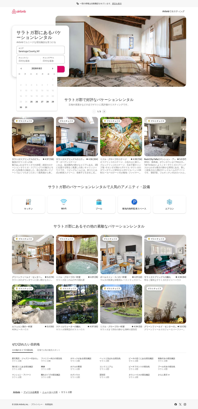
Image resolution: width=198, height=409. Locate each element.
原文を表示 (117, 3)
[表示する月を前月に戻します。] (21, 68)
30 (21, 107)
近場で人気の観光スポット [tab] (48, 350)
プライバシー (37, 404)
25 (31, 101)
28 (47, 101)
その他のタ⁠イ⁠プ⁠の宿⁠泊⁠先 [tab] (22, 350)
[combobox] (40, 51)
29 (53, 101)
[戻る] (94, 111)
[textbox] (28, 60)
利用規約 (49, 404)
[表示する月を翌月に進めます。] (52, 68)
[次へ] (104, 111)
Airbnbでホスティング (173, 11)
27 (42, 101)
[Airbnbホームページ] (19, 11)
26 (37, 101)
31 (26, 107)
